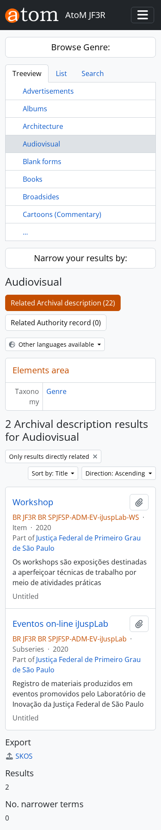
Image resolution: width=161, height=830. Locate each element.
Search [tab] (93, 73)
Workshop (32, 502)
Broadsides (41, 196)
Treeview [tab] (26, 73)
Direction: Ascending (116, 473)
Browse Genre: (80, 47)
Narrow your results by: (80, 258)
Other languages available (56, 344)
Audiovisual (41, 144)
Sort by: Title (51, 473)
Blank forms (42, 161)
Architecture (43, 126)
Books (33, 179)
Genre (56, 391)
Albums (35, 108)
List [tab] (61, 73)
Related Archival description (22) (63, 303)
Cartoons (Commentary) (62, 214)
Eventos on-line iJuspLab (60, 624)
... (25, 232)
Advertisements (48, 91)
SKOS (24, 756)
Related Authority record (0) (56, 322)
